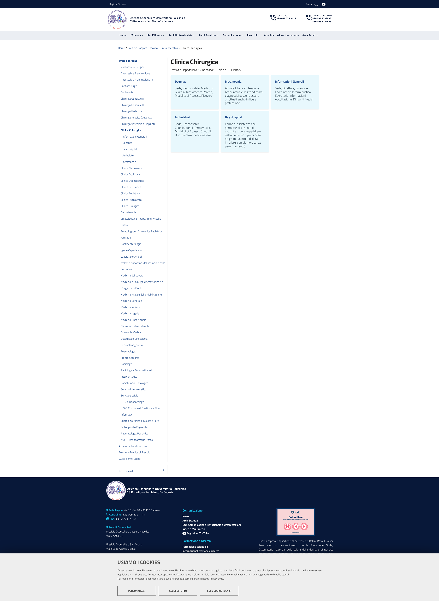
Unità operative (170, 48)
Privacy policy (217, 579)
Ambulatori (182, 117)
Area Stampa (190, 520)
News (185, 516)
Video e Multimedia (193, 529)
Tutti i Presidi (142, 470)
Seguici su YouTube (197, 533)
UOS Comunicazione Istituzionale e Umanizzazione (211, 525)
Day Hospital (233, 117)
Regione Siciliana (117, 4)
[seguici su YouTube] (323, 4)
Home (121, 48)
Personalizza (136, 591)
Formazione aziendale (195, 547)
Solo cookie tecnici (219, 591)
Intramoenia (233, 81)
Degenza (180, 81)
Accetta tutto (178, 591)
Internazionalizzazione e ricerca (200, 551)
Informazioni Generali (289, 81)
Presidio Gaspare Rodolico (143, 48)
